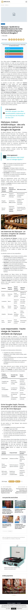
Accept (13, 608)
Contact (19, 603)
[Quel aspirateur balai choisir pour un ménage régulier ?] (4, 156)
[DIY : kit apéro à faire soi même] (14, 586)
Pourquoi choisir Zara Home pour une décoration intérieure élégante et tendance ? (21, 491)
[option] (14, 587)
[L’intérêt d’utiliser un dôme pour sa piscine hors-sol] (20, 504)
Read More (19, 608)
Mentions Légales (11, 603)
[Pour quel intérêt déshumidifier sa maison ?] (7, 519)
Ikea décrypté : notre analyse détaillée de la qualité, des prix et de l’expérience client (7, 491)
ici (19, 538)
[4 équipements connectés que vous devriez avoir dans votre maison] (20, 519)
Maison (3, 23)
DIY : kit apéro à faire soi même (14, 592)
